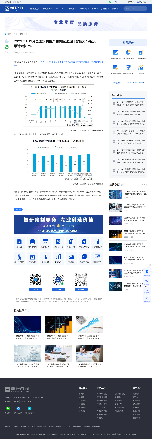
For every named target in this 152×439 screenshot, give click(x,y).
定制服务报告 (102, 394)
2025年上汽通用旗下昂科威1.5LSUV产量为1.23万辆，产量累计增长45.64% (135, 207)
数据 (114, 8)
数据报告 (118, 401)
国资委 (58, 426)
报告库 (71, 8)
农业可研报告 (120, 394)
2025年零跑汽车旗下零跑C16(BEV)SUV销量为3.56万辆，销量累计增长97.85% (134, 286)
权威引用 (136, 401)
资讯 (94, 8)
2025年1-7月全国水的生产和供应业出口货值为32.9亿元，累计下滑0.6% (89, 338)
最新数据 (114, 184)
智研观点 (34, 8)
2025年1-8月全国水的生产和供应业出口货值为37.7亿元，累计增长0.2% (58, 338)
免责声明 (136, 414)
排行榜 (104, 8)
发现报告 (86, 426)
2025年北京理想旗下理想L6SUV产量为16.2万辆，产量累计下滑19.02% (135, 272)
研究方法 (136, 397)
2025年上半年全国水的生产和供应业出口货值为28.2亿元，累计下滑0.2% (58, 366)
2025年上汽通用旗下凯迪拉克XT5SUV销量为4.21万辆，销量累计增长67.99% (135, 194)
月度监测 (82, 404)
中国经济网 (77, 426)
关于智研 (136, 394)
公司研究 (118, 397)
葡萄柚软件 (96, 426)
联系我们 (136, 418)
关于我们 (131, 2)
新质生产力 (119, 404)
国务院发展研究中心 (39, 426)
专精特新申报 (102, 414)
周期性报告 (119, 411)
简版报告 (82, 407)
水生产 (17, 53)
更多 (143, 184)
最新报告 (82, 394)
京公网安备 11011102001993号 (90, 434)
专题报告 (100, 418)
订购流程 (136, 404)
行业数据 (23, 34)
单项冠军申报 (102, 411)
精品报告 (82, 397)
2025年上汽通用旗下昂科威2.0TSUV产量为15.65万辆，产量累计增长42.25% (135, 220)
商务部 (51, 426)
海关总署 (67, 426)
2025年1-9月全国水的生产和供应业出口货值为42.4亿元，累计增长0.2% (27, 338)
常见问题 (136, 407)
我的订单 (142, 2)
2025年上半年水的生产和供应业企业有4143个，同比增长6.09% (27, 366)
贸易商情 (82, 401)
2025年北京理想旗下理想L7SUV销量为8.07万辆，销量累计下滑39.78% (135, 259)
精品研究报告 (102, 401)
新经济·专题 (119, 407)
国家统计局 (25, 426)
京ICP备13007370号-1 (68, 434)
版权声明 (136, 411)
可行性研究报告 (103, 397)
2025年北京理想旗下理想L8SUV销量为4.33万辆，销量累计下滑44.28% (135, 233)
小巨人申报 (101, 407)
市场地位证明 (102, 404)
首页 (9, 34)
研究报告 (46, 8)
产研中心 (83, 8)
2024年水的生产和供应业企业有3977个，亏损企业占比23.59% (89, 366)
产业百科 (59, 8)
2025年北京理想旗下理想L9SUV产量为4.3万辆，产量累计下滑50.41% (135, 246)
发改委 (16, 426)
